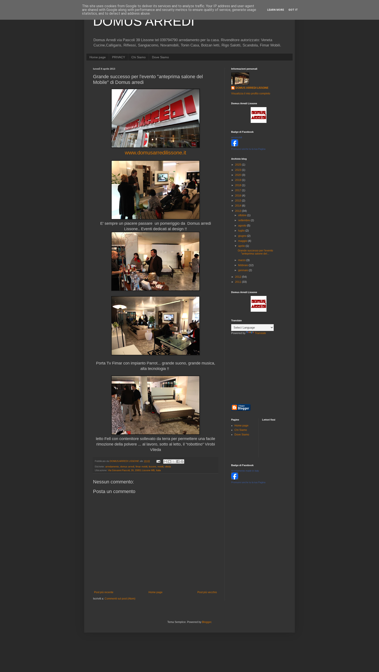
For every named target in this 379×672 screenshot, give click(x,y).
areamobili (236, 137)
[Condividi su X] (174, 461)
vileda (168, 466)
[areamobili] (234, 145)
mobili (160, 466)
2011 (238, 281)
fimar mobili (141, 466)
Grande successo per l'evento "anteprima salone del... (255, 252)
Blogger (206, 622)
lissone (152, 466)
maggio (243, 240)
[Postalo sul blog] (169, 461)
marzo (242, 260)
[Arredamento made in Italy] (234, 478)
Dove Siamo (160, 57)
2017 (238, 190)
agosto (242, 225)
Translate (260, 333)
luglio (241, 230)
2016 (238, 195)
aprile (242, 246)
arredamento (112, 466)
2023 (238, 170)
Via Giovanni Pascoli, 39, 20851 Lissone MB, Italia (134, 470)
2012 (238, 276)
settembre (244, 220)
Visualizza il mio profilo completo (250, 93)
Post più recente (103, 592)
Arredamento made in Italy (245, 470)
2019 (238, 180)
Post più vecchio (207, 592)
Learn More (275, 9)
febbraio (243, 265)
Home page (97, 57)
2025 (238, 164)
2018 (238, 185)
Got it (293, 9)
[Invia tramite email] (165, 461)
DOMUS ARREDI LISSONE (252, 87)
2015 (238, 200)
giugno (242, 235)
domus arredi (127, 466)
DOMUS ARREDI (144, 21)
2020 (238, 175)
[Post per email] (158, 461)
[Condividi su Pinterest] (182, 461)
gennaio (243, 270)
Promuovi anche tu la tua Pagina (248, 149)
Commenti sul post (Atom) (120, 598)
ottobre (242, 215)
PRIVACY (118, 57)
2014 (238, 205)
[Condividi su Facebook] (178, 461)
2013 (238, 210)
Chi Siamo (138, 57)
